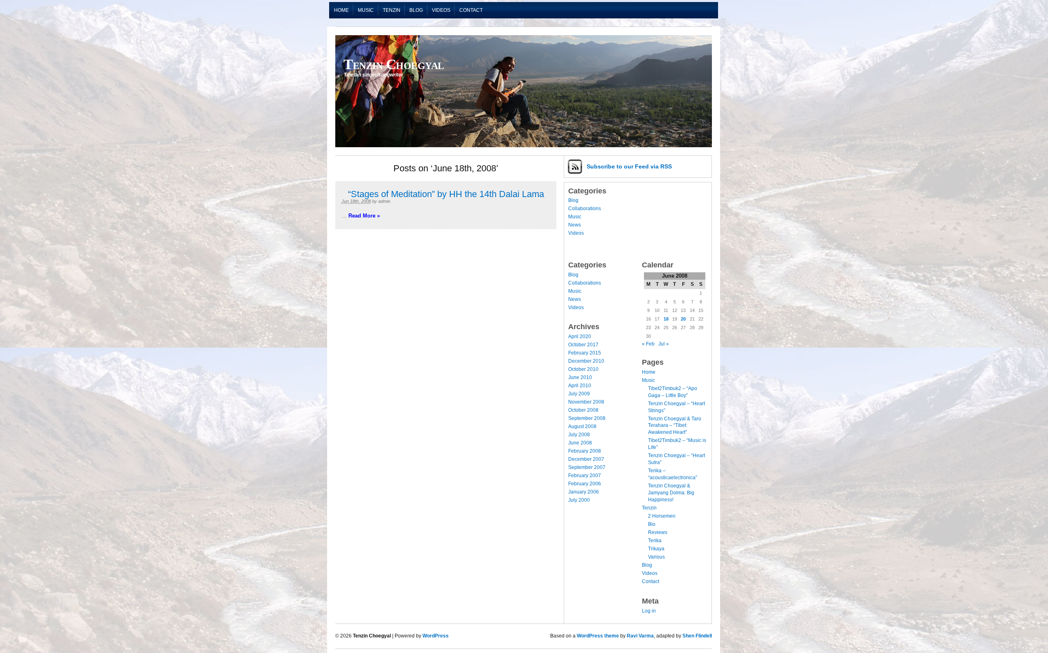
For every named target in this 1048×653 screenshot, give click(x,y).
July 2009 (579, 394)
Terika (655, 540)
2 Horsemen (661, 516)
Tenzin (391, 10)
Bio (651, 524)
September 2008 (586, 418)
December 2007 (586, 459)
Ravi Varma (640, 636)
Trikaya (656, 549)
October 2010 (583, 369)
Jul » (663, 344)
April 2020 (579, 336)
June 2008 (580, 443)
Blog (416, 10)
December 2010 (586, 361)
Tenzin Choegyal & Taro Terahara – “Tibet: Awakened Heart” (674, 425)
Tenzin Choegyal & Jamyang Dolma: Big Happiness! (671, 493)
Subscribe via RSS (629, 166)
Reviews (657, 532)
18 (666, 318)
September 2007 (586, 467)
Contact (471, 10)
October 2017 (583, 345)
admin (384, 201)
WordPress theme (598, 636)
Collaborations (584, 208)
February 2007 (584, 475)
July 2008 (579, 435)
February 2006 (584, 484)
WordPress (435, 636)
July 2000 (579, 500)
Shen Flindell (697, 636)
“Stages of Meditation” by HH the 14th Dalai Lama (446, 194)
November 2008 (586, 402)
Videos (441, 10)
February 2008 (584, 451)
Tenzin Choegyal (393, 64)
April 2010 (579, 385)
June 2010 (580, 377)
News (574, 225)
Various (656, 557)
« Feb (648, 344)
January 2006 (583, 492)
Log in (649, 611)
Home (341, 10)
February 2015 (584, 353)
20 (683, 318)
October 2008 (583, 410)
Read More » (364, 216)
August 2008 (582, 426)
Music (366, 10)
